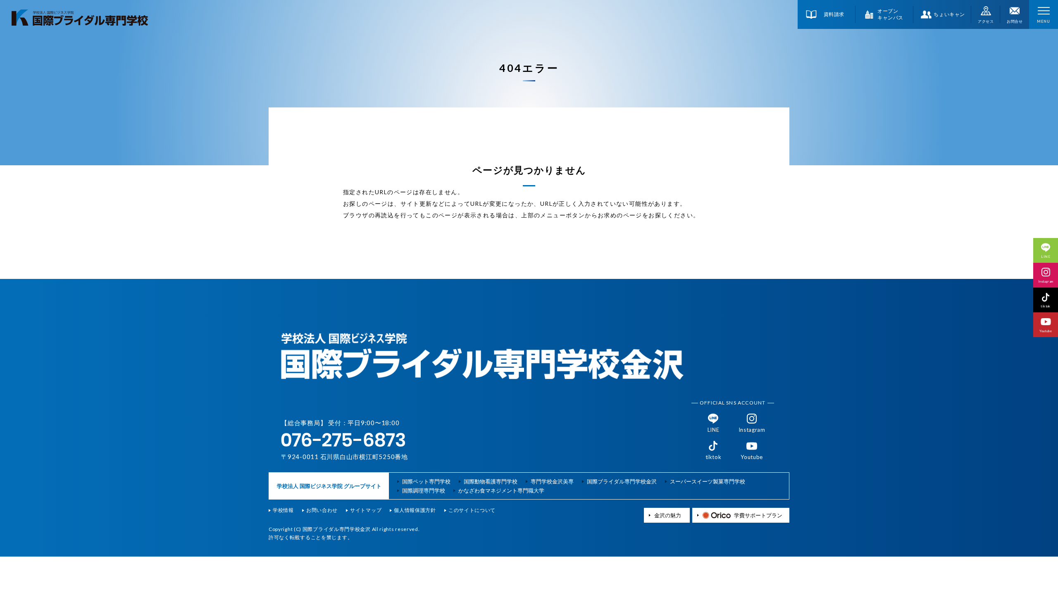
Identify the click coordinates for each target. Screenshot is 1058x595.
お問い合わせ (322, 510)
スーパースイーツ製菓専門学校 (707, 481)
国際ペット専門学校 (426, 481)
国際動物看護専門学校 (490, 481)
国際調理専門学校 (423, 490)
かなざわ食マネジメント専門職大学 (501, 490)
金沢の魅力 (667, 515)
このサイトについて (472, 510)
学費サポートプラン (758, 515)
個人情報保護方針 (415, 510)
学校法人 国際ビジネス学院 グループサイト (329, 486)
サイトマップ (365, 510)
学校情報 (283, 510)
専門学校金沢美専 (552, 481)
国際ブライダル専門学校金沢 (622, 481)
